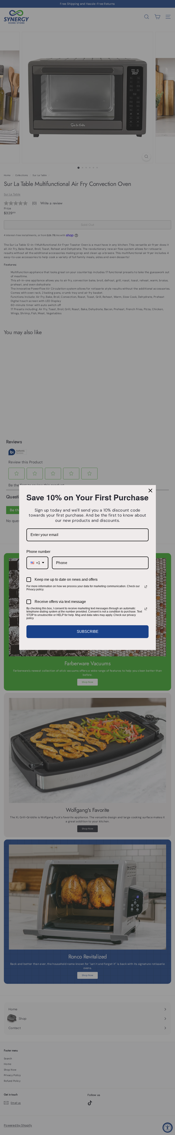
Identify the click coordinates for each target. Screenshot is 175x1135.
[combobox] (37, 563)
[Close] (150, 490)
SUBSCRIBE (87, 631)
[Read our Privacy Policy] (146, 586)
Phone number (38, 552)
